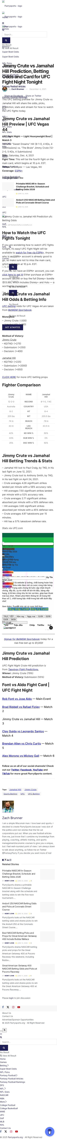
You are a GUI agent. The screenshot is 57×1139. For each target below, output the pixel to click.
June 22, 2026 (22, 193)
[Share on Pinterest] (42, 95)
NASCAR (4, 1095)
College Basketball (9, 1108)
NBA (2, 1098)
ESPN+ (19, 170)
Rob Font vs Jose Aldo (17, 699)
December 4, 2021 (38, 89)
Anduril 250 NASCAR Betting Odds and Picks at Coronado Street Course (19, 906)
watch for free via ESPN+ (30, 252)
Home (3, 1059)
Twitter (15, 769)
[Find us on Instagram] (13, 1007)
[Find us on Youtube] (18, 1007)
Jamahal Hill (15, 789)
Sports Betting (10, 794)
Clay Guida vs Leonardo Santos (23, 731)
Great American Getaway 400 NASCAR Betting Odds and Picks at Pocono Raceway (19, 968)
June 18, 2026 (22, 207)
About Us (6, 1013)
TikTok (6, 773)
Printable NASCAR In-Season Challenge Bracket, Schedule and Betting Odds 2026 (32, 186)
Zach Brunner (17, 89)
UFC (23, 794)
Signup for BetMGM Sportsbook (22, 639)
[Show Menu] (3, 23)
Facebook (26, 769)
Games (3, 1062)
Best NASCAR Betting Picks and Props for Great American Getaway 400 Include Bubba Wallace (19, 935)
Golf (2, 1118)
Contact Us (7, 1016)
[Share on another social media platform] (45, 95)
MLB (2, 1121)
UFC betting (9, 306)
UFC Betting (34, 794)
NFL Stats (5, 1092)
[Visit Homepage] (12, 5)
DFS (2, 1085)
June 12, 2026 (22, 943)
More (2, 1101)
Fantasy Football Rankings (12, 1082)
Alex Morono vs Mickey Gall (20, 756)
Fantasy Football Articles (11, 1078)
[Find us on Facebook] (3, 1007)
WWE (2, 1111)
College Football (7, 1105)
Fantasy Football (8, 1075)
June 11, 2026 (22, 976)
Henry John (9, 881)
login (11, 998)
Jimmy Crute (31, 789)
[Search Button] (3, 30)
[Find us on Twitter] (8, 1007)
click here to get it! (12, 274)
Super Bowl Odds (10, 56)
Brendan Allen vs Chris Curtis (21, 743)
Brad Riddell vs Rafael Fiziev (21, 707)
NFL (2, 1088)
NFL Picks (5, 1072)
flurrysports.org (17, 1023)
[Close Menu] (1, 1034)
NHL (2, 1125)
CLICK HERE (9, 377)
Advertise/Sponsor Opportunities (17, 1019)
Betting (3, 1065)
